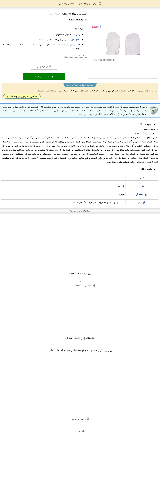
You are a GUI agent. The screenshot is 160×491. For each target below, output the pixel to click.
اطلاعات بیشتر (74, 55)
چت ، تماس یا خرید (44, 76)
